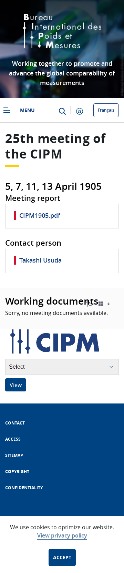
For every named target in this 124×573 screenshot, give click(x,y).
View (16, 385)
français (106, 110)
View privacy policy (62, 535)
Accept (62, 557)
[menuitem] (15, 423)
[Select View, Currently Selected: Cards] (104, 304)
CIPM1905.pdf (39, 215)
